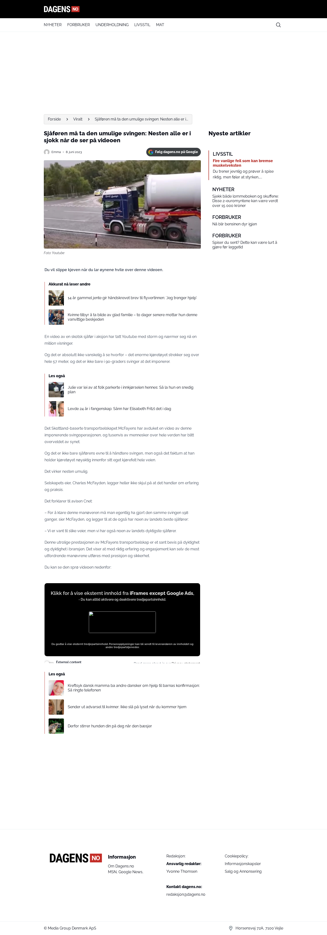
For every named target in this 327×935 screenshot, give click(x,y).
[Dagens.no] (163, 9)
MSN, (113, 872)
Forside (54, 119)
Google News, (130, 872)
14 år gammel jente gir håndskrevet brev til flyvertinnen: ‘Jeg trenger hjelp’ (132, 298)
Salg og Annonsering (243, 871)
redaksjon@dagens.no (185, 894)
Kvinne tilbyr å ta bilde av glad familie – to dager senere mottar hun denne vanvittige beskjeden (132, 317)
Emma (56, 152)
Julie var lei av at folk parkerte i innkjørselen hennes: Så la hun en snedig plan (130, 389)
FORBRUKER (78, 25)
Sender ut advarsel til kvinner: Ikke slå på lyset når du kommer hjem (127, 707)
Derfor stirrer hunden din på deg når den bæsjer (110, 726)
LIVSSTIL (142, 25)
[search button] (278, 25)
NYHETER (53, 25)
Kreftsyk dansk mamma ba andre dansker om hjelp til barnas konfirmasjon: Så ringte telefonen (134, 687)
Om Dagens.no (121, 866)
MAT (160, 25)
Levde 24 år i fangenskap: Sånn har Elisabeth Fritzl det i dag (119, 408)
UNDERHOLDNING (112, 25)
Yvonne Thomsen (181, 871)
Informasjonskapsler (243, 863)
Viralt (77, 119)
